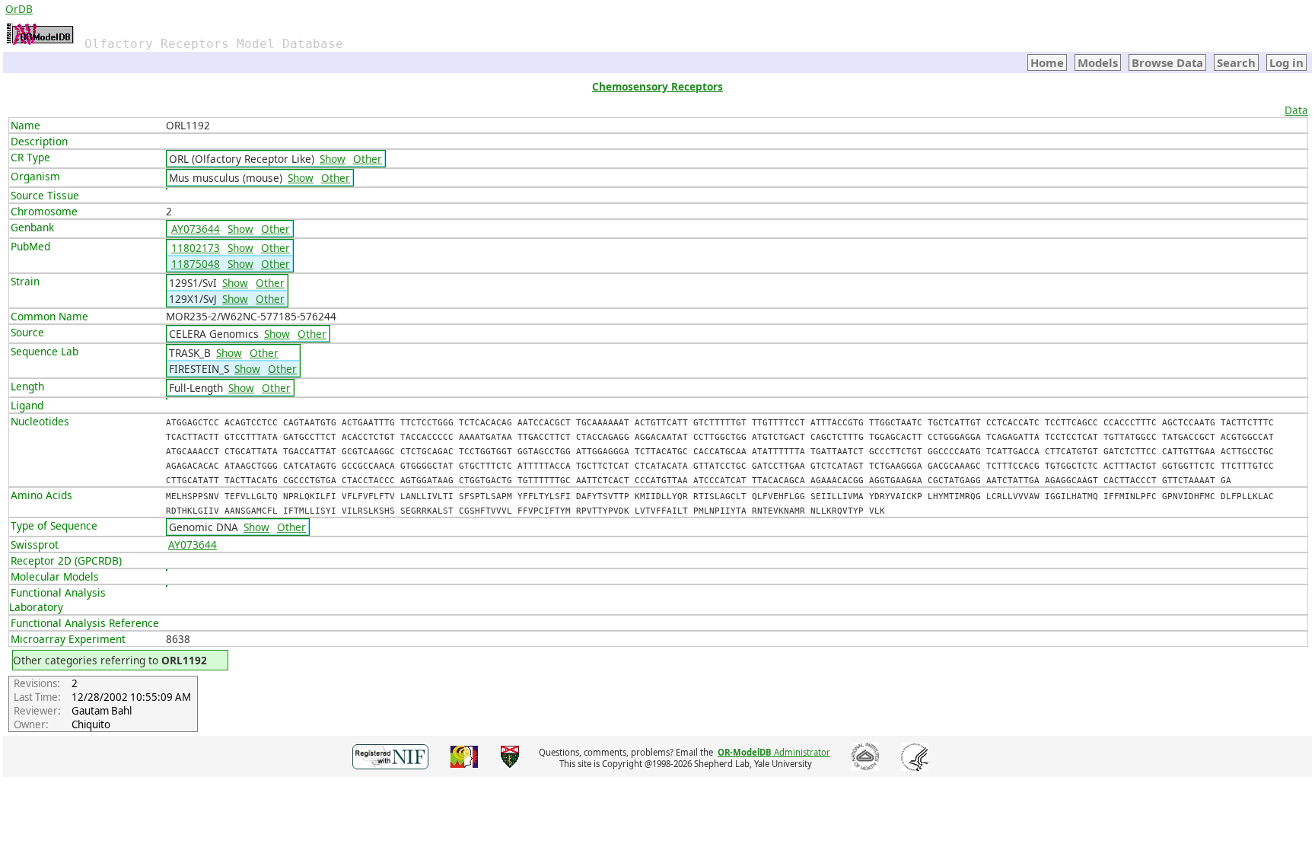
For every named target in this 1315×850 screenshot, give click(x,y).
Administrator (774, 752)
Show (332, 158)
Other (367, 158)
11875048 (195, 263)
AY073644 (195, 228)
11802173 (195, 247)
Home (1047, 62)
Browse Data (1167, 62)
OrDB (19, 9)
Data (1296, 110)
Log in (1286, 62)
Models (1098, 62)
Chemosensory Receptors (657, 86)
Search (1236, 62)
